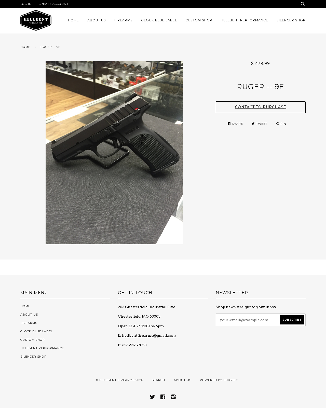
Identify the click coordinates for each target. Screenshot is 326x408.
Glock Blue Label (159, 20)
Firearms (123, 20)
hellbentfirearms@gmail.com (149, 335)
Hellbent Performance (244, 20)
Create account (54, 4)
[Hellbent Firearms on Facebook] (163, 398)
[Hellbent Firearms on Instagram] (173, 398)
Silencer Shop (291, 20)
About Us (96, 20)
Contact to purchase (260, 107)
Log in (26, 4)
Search (158, 380)
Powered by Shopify (219, 380)
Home (73, 20)
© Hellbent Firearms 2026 (119, 380)
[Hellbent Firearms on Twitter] (152, 398)
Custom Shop (198, 20)
